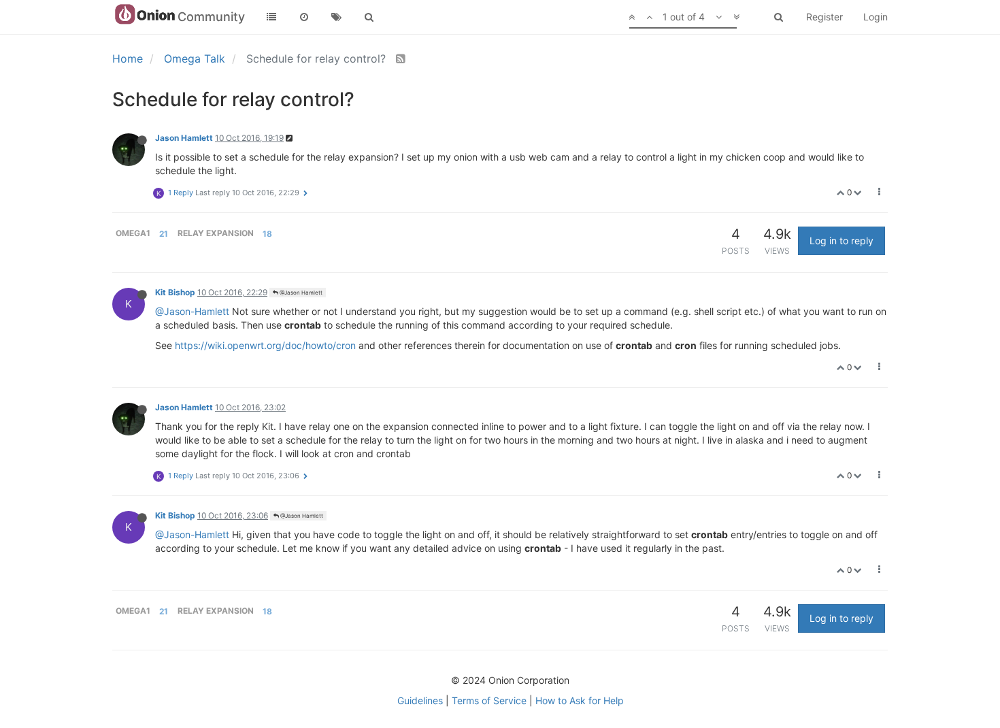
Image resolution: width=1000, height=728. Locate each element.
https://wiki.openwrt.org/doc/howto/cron (265, 345)
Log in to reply (841, 240)
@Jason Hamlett (300, 292)
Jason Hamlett (184, 138)
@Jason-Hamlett (192, 311)
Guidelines (420, 700)
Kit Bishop (175, 292)
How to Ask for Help (579, 700)
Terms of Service (489, 700)
